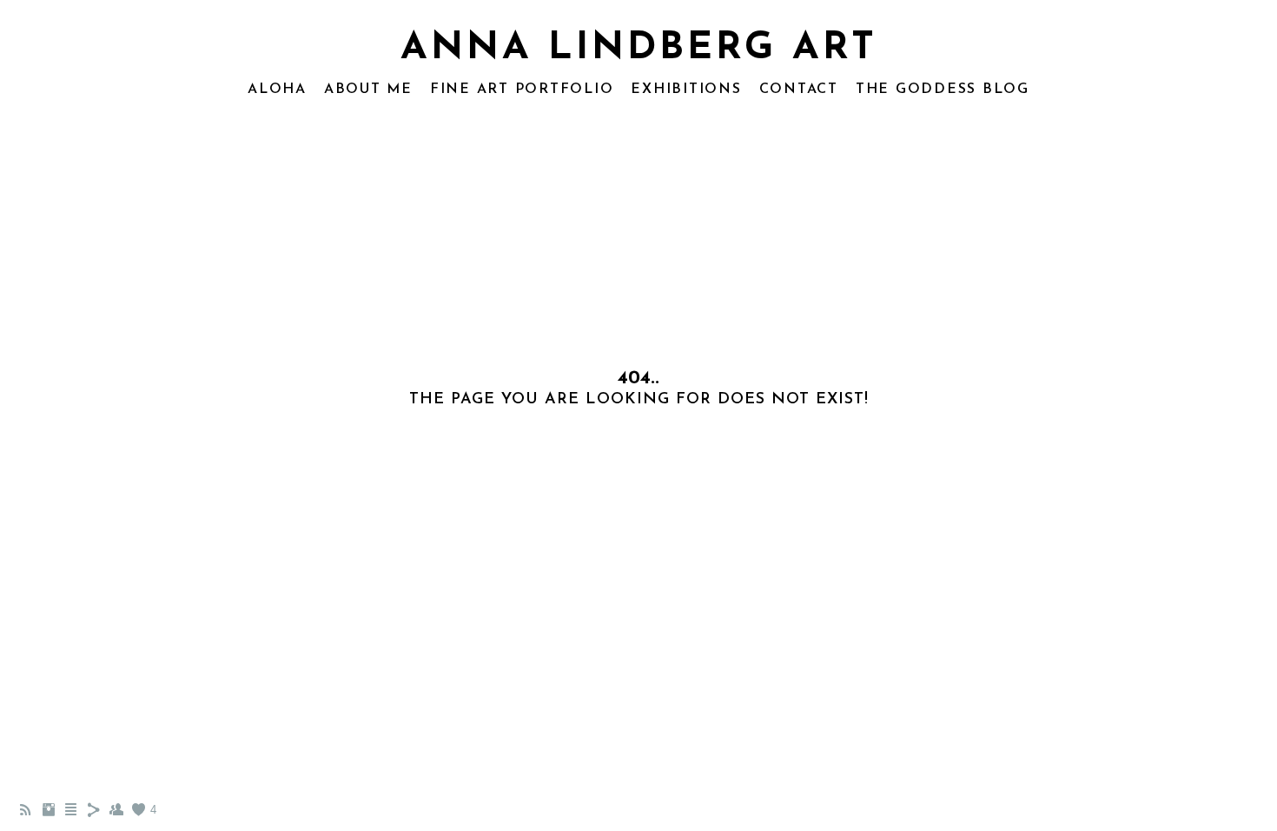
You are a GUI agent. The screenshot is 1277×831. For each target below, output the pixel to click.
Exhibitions (686, 89)
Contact (798, 89)
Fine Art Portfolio (522, 89)
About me (368, 89)
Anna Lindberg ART (638, 49)
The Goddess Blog (942, 89)
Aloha (277, 89)
